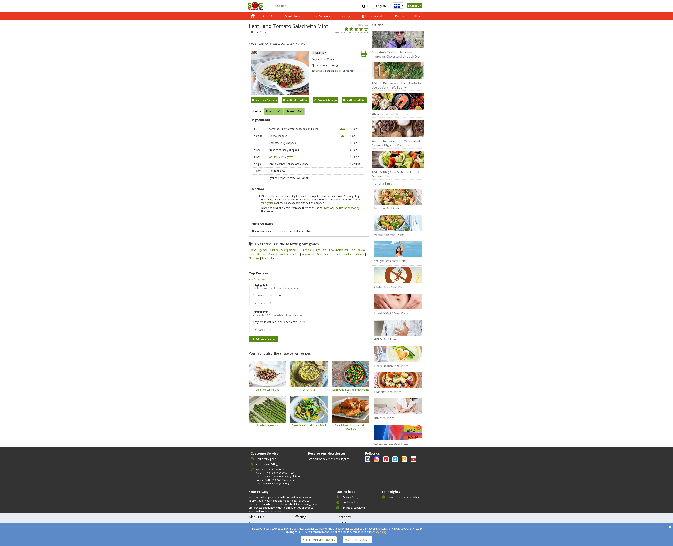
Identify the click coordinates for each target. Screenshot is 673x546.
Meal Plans (292, 16)
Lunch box (306, 250)
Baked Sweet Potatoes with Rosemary (350, 427)
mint (306, 199)
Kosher (261, 254)
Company (254, 523)
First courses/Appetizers (284, 250)
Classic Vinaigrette (283, 157)
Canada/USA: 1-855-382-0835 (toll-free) (278, 476)
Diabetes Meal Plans (388, 392)
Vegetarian (308, 254)
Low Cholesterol (338, 250)
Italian (274, 258)
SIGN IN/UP (414, 5)
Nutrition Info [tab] (273, 111)
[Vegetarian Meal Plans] (398, 223)
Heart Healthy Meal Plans (391, 366)
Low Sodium (358, 250)
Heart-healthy (343, 254)
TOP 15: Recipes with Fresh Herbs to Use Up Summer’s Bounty (396, 85)
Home (253, 16)
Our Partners (343, 523)
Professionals (373, 16)
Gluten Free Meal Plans (390, 287)
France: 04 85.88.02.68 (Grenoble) (275, 480)
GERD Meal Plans (385, 339)
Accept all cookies (357, 539)
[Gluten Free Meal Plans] (398, 275)
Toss (326, 208)
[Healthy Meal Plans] (398, 197)
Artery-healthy (325, 254)
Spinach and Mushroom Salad (309, 425)
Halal (252, 254)
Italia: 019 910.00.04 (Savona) (272, 483)
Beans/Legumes (258, 250)
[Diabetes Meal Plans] (398, 380)
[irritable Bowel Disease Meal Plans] (398, 406)
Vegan (272, 254)
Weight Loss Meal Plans (390, 261)
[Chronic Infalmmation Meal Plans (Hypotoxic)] (398, 432)
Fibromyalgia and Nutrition (390, 114)
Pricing (345, 16)
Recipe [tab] (257, 111)
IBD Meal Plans (384, 418)
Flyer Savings (321, 16)
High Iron (359, 254)
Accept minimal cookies (319, 539)
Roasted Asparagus (267, 425)
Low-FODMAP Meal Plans (391, 313)
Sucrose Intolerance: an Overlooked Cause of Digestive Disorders (396, 143)
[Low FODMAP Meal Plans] (398, 301)
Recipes (400, 16)
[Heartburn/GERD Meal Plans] (398, 328)
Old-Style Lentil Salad (267, 389)
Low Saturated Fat (289, 254)
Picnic (265, 258)
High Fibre (321, 250)
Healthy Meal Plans (387, 208)
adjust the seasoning (347, 208)
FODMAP (268, 16)
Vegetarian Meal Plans (389, 235)
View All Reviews (257, 278)
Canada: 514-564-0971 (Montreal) (275, 473)
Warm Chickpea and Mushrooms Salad (350, 391)
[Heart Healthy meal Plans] (398, 354)
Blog (417, 16)
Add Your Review (265, 339)
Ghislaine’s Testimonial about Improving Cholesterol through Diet (396, 54)
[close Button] (670, 526)
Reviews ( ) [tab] (294, 111)
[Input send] (364, 6)
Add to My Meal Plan (297, 100)
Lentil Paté (309, 389)
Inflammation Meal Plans (391, 444)
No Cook (254, 258)
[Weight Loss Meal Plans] (398, 249)
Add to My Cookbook (266, 100)
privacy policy (378, 532)
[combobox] (260, 32)
